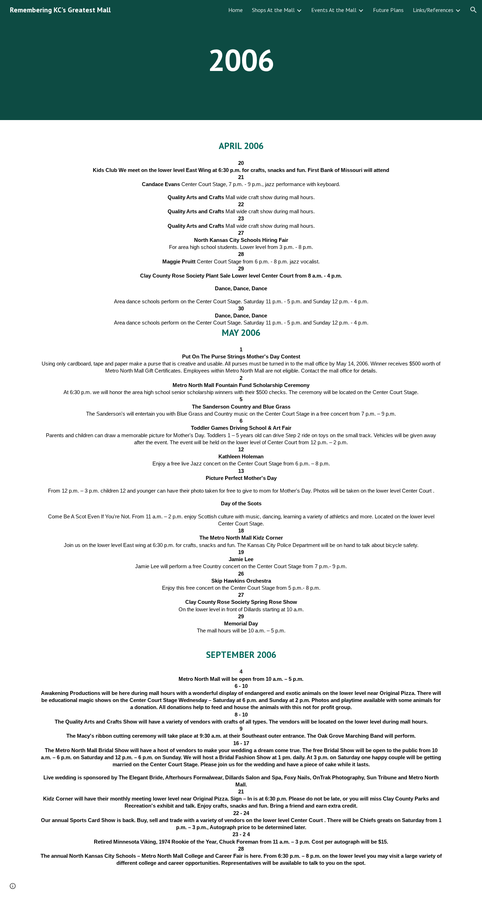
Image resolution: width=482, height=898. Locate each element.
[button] (473, 9)
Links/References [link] (433, 9)
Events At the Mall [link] (333, 9)
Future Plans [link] (388, 9)
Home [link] (235, 9)
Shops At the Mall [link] (273, 9)
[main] (241, 60)
